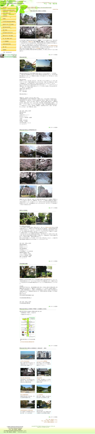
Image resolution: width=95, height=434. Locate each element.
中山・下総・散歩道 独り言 (7, 38)
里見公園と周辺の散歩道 (25, 377)
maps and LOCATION (6, 27)
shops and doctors (7, 44)
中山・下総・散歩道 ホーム (51, 419)
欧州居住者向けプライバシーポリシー (51, 2)
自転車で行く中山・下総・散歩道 (8, 24)
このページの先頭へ (54, 54)
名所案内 (4, 18)
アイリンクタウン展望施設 (42, 361)
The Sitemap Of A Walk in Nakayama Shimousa (13, 430)
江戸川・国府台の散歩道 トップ (50, 422)
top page (4, 7)
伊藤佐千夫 (30, 41)
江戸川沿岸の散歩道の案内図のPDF (27, 341)
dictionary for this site (8, 32)
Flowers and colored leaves (9, 10)
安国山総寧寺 (39, 377)
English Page (55, 9)
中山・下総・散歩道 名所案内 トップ (49, 420)
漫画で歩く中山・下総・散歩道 (8, 35)
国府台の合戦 (48, 227)
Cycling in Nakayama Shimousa (9, 21)
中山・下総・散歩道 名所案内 (15, 429)
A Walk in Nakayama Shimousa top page (15, 426)
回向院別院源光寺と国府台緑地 (26, 410)
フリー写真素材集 (6, 41)
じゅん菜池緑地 (40, 394)
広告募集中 (4, 49)
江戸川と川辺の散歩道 (24, 361)
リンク (25, 430)
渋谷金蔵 (38, 48)
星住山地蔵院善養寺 (24, 394)
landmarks (5, 15)
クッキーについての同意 (40, 2)
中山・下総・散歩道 (18, 3)
